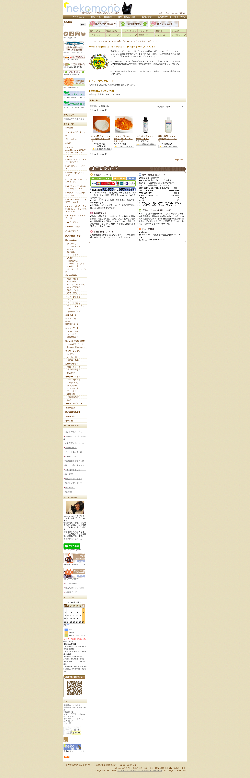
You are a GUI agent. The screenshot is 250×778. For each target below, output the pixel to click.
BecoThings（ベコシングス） (75, 174)
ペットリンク (69, 716)
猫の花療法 (70, 474)
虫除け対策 (71, 281)
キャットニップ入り (74, 263)
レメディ (70, 354)
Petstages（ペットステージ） (75, 216)
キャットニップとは (73, 452)
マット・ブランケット (75, 306)
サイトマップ (180, 17)
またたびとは (71, 448)
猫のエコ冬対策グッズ (74, 465)
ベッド (69, 300)
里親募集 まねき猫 (72, 705)
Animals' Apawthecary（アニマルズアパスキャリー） (75, 150)
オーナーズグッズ (72, 376)
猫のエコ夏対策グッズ (74, 461)
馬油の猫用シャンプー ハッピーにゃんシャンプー (168, 138)
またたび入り (72, 261)
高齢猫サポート (72, 324)
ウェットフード (72, 334)
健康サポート (71, 315)
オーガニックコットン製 (75, 270)
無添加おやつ (72, 337)
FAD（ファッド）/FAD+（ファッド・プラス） (75, 187)
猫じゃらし (71, 244)
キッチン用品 (72, 383)
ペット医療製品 (72, 287)
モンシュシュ (71, 139)
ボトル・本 (71, 357)
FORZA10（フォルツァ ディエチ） (76, 194)
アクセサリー (72, 391)
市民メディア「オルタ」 (74, 719)
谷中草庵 (69, 128)
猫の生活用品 (71, 275)
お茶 (68, 400)
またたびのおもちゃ (73, 432)
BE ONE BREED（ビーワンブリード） (76, 180)
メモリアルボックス (73, 403)
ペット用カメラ (72, 380)
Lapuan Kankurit (75, 347)
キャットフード (72, 328)
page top (179, 160)
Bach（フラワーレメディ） (75, 167)
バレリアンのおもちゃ (74, 443)
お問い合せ (146, 17)
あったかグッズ (72, 231)
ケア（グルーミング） (75, 284)
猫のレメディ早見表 (73, 479)
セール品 (69, 421)
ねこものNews (71, 583)
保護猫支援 (143, 35)
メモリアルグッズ (179, 35)
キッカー (70, 249)
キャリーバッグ (72, 370)
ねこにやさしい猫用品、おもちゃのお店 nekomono (139, 770)
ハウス (69, 308)
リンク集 (67, 723)
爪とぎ (69, 258)
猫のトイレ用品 (72, 290)
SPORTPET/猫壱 (72, 226)
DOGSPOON (68, 712)
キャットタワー (72, 255)
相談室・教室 (72, 360)
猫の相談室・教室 (72, 236)
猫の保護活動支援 (72, 412)
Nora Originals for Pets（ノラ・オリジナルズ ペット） (76, 209)
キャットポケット (73, 303)
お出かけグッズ (72, 364)
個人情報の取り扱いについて (78, 765)
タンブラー (71, 385)
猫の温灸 (69, 492)
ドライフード (72, 331)
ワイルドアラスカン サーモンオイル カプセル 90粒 (123, 138)
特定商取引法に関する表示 (105, 765)
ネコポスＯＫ (160, 35)
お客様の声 (163, 17)
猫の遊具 (70, 252)
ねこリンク (68, 721)
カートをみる (78, 17)
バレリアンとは (71, 456)
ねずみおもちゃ (72, 246)
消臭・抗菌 (71, 293)
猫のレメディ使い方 (73, 483)
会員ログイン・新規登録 (101, 17)
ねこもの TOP (96, 41)
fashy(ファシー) (74, 344)
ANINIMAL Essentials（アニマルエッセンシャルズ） (75, 159)
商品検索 (68, 22)
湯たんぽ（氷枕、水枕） (75, 341)
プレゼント (70, 416)
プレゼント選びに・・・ (75, 470)
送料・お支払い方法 (126, 17)
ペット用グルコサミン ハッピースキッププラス (101, 138)
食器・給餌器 (72, 279)
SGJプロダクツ (71, 222)
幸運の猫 (70, 394)
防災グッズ (71, 373)
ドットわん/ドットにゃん (75, 133)
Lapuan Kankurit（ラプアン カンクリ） (76, 201)
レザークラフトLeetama (74, 714)
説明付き (94, 106)
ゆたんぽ (175, 31)
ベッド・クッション (73, 297)
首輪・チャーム (72, 367)
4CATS (68, 143)
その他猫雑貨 (72, 397)
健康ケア (69, 321)
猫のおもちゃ (71, 240)
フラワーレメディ (72, 351)
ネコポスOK (70, 408)
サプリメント (71, 318)
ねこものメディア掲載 (74, 588)
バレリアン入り (72, 266)
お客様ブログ (71, 592)
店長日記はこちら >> (73, 539)
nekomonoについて (128, 765)
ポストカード (72, 388)
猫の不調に (70, 487)
